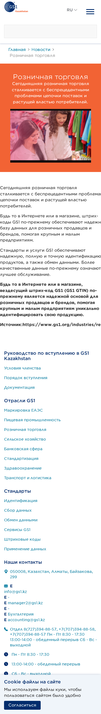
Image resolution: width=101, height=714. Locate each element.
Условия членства (22, 368)
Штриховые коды (22, 539)
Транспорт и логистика (27, 478)
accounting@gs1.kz (26, 620)
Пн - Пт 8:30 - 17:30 (30, 654)
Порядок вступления (25, 378)
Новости (41, 49)
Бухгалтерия (21, 614)
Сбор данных (18, 510)
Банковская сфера (23, 449)
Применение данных (25, 549)
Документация (19, 387)
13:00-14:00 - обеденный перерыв (46, 664)
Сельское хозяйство (25, 439)
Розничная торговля (25, 429)
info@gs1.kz (15, 591)
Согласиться (22, 705)
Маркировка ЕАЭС (23, 410)
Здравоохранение (23, 468)
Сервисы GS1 (17, 530)
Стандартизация (21, 458)
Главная (17, 49)
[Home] (16, 6)
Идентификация (20, 501)
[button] (72, 16)
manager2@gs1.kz (25, 603)
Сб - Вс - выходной (31, 674)
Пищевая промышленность (32, 420)
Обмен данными (20, 520)
